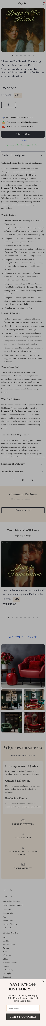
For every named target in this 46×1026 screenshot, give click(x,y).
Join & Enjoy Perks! (23, 1017)
